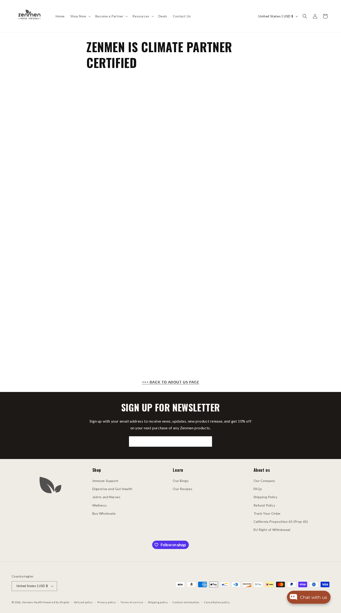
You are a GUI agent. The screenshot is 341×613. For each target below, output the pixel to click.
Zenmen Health (32, 602)
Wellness (99, 505)
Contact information (185, 602)
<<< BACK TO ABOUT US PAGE (170, 382)
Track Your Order (267, 513)
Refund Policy (264, 505)
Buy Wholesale (104, 513)
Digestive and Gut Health (112, 489)
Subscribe (207, 441)
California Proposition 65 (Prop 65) (281, 521)
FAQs (258, 489)
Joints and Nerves (106, 497)
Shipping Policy (265, 497)
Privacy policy (106, 602)
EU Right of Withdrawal (272, 530)
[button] (80, 16)
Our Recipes (183, 489)
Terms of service (131, 602)
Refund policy (83, 602)
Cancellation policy (217, 602)
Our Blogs (181, 481)
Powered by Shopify (56, 602)
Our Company (264, 481)
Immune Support (105, 481)
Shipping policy (158, 602)
